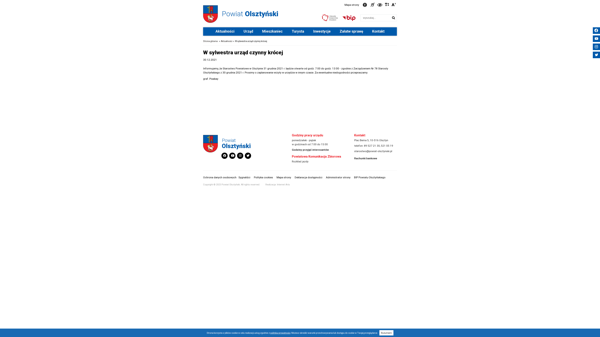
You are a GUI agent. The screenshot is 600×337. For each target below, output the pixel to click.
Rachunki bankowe (365, 158)
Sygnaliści (244, 177)
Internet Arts (283, 184)
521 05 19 (387, 145)
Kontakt (378, 31)
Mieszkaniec (272, 31)
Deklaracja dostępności (308, 177)
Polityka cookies (263, 177)
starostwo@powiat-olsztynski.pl (373, 151)
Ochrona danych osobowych (219, 177)
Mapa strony (352, 4)
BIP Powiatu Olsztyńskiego (369, 177)
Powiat (250, 14)
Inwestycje (322, 31)
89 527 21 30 (372, 145)
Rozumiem (386, 333)
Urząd (248, 31)
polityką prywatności (280, 333)
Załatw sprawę (351, 31)
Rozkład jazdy (300, 161)
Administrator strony (338, 177)
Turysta (298, 31)
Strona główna (210, 41)
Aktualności (225, 31)
